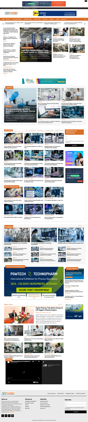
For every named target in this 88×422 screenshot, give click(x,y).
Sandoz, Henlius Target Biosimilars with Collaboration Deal (33, 201)
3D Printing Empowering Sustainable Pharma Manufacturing (13, 164)
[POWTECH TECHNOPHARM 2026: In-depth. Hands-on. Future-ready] (36, 45)
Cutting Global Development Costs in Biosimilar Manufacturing (15, 243)
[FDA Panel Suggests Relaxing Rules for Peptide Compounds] (13, 347)
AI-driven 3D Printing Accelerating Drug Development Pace (33, 181)
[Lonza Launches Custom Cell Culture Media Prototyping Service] (13, 138)
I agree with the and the (74, 142)
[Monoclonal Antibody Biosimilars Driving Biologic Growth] (8, 249)
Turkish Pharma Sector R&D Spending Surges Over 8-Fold (10, 64)
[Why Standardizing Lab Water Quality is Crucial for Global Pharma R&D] (20, 105)
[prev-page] (3, 24)
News (5, 337)
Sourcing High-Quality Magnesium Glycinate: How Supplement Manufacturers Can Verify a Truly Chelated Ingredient (10, 30)
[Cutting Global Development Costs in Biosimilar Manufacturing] (17, 235)
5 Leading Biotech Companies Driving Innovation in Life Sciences (48, 254)
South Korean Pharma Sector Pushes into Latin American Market (9, 70)
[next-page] (85, 24)
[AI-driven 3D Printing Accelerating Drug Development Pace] (33, 172)
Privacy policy (67, 142)
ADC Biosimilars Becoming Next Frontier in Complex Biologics (46, 249)
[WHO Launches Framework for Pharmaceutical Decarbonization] (13, 330)
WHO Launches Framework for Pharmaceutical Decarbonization (12, 339)
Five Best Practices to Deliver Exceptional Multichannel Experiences (74, 291)
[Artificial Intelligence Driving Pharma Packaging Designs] (77, 48)
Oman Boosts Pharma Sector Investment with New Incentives (10, 58)
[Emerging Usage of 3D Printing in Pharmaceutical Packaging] (54, 138)
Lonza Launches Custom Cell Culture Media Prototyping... (12, 201)
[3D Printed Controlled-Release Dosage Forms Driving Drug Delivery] (33, 155)
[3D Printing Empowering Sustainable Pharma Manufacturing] (13, 155)
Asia (4, 47)
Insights (52, 19)
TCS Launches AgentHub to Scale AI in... (54, 200)
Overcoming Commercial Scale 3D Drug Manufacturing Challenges (54, 164)
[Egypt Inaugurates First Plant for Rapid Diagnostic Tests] (54, 330)
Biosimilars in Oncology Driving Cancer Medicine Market (19, 254)
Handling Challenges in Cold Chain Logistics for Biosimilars (74, 249)
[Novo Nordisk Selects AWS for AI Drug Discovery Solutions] (13, 209)
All (26, 130)
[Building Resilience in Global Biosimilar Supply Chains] (71, 235)
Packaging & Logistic (49, 130)
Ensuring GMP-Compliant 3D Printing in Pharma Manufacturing (13, 181)
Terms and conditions (76, 141)
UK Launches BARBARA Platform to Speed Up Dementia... (53, 356)
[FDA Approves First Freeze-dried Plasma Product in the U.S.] (33, 330)
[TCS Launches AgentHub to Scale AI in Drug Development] (33, 138)
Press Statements (27, 47)
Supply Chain (37, 19)
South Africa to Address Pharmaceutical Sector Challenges (9, 51)
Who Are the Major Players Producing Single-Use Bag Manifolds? (34, 23)
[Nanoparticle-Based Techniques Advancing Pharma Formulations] (72, 112)
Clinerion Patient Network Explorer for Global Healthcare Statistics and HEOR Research (74, 282)
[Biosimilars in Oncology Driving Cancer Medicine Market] (8, 254)
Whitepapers (69, 277)
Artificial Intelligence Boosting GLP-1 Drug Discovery (58, 40)
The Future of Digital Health (72, 286)
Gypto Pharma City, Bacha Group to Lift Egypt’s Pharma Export (49, 309)
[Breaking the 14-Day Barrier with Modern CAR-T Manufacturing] (77, 32)
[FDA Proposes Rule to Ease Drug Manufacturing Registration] (33, 347)
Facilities (45, 19)
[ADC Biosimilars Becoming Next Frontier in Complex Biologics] (35, 249)
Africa (4, 41)
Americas (5, 73)
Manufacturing (27, 19)
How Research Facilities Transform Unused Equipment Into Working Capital (52, 23)
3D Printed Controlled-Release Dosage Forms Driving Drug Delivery (33, 164)
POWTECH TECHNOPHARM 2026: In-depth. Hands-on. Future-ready (35, 51)
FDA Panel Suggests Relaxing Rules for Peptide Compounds (13, 356)
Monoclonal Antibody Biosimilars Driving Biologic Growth (20, 249)
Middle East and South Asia (9, 60)
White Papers (8, 8)
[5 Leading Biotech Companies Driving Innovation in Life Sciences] (35, 254)
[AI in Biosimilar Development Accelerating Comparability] (44, 235)
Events (57, 19)
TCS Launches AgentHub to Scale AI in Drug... (33, 147)
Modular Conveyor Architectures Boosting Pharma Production (59, 56)
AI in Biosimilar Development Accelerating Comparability (41, 243)
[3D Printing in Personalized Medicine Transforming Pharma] (54, 172)
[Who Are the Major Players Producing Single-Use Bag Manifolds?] (49, 94)
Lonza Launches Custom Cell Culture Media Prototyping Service (12, 147)
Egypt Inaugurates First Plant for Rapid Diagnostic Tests (54, 339)
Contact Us (34, 8)
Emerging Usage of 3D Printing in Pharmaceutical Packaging (52, 147)
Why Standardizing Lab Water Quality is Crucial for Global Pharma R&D (14, 23)
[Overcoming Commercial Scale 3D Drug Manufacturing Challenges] (54, 155)
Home (2, 8)
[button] (85, 19)
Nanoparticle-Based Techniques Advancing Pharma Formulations (71, 122)
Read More (12, 412)
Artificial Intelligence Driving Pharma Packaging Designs (75, 57)
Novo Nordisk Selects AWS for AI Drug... (13, 217)
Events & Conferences (17, 8)
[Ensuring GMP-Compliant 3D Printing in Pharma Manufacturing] (13, 172)
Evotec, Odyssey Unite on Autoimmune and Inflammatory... (54, 218)
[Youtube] (12, 415)
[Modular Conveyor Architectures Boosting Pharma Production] (60, 47)
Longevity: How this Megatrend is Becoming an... (32, 218)
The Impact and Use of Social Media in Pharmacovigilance (74, 297)
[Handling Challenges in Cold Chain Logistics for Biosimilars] (62, 249)
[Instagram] (6, 415)
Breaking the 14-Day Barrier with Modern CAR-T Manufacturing (75, 40)
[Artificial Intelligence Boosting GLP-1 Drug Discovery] (60, 32)
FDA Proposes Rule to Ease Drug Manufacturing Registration (32, 356)
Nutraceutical (26, 8)
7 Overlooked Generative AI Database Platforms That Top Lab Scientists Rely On (73, 23)
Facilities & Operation (59, 130)
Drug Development (17, 19)
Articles (8, 19)
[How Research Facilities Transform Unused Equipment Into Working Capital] (72, 94)
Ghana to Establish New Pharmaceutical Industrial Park (10, 38)
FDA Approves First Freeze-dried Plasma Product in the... (33, 339)
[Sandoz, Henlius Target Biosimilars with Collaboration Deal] (33, 192)
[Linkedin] (9, 415)
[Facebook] (2, 415)
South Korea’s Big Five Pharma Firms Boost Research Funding (9, 45)
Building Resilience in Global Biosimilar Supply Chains (71, 243)
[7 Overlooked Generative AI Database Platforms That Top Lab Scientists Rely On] (49, 112)
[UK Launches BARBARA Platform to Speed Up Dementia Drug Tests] (54, 347)
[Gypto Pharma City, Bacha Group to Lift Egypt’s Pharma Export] (19, 315)
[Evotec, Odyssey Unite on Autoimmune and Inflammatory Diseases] (54, 209)
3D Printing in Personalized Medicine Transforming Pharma (53, 181)
